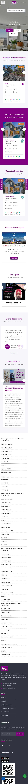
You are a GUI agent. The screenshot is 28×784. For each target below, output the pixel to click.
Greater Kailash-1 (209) (6, 568)
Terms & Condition (5, 711)
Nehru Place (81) (5, 479)
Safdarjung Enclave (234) (7, 592)
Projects (13, 33)
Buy (9, 30)
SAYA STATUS (16, 249)
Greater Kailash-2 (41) (6, 509)
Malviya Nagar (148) (6, 472)
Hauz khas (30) (4, 633)
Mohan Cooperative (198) (7, 476)
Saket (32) (3, 596)
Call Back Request (26, 184)
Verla (6, 83)
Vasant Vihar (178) (5, 600)
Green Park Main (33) (6, 513)
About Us (3, 697)
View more (14, 258)
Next (24, 72)
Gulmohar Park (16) (5, 630)
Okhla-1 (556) (4, 483)
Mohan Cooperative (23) (7, 531)
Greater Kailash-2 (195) (6, 571)
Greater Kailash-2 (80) (6, 455)
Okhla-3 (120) (4, 490)
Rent (17, 30)
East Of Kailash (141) (6, 564)
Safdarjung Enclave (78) (6, 647)
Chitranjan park (9, 196)
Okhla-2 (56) (4, 541)
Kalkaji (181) (4, 575)
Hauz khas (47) (4, 516)
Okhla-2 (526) (4, 486)
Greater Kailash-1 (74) (6, 506)
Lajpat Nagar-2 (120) (6, 524)
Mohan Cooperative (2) (6, 585)
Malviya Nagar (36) (5, 582)
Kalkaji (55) (3, 640)
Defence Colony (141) (6, 616)
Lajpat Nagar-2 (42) (5, 578)
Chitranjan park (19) (5, 612)
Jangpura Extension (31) (6, 637)
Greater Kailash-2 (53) (6, 626)
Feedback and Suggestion (7, 704)
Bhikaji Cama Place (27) (6, 444)
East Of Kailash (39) (5, 619)
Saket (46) (3, 651)
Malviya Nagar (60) (5, 527)
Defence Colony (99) (6, 561)
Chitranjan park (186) (6, 557)
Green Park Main (10, 140)
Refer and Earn (1, 184)
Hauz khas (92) (4, 462)
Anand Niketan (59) (5, 554)
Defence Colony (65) (6, 502)
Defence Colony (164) (6, 448)
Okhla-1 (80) (4, 538)
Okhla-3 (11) (4, 545)
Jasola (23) (3, 520)
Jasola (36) (3, 465)
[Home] (14, 2)
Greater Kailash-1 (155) (6, 451)
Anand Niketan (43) (5, 609)
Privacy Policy (4, 715)
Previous (3, 72)
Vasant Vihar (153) (5, 654)
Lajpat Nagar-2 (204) (6, 469)
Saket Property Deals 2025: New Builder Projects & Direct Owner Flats (14, 388)
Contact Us (3, 701)
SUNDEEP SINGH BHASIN (14, 302)
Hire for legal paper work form (8, 708)
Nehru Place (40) (5, 534)
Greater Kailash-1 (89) (6, 623)
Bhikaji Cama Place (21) (6, 499)
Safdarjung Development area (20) (9, 644)
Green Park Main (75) (6, 458)
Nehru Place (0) (4, 589)
